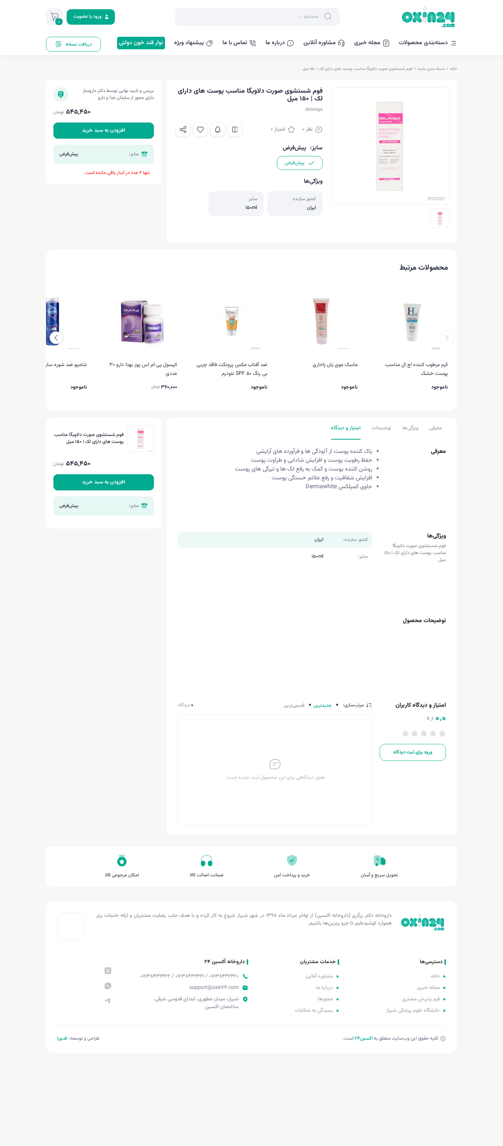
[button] (56, 337)
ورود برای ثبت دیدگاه (412, 752)
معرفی (435, 428)
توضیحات (381, 428)
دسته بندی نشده (431, 69)
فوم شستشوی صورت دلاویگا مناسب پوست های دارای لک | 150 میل (357, 69)
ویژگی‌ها (410, 428)
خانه (453, 69)
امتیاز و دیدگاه (345, 428)
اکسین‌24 (364, 1038)
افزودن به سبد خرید (103, 130)
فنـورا (62, 1038)
